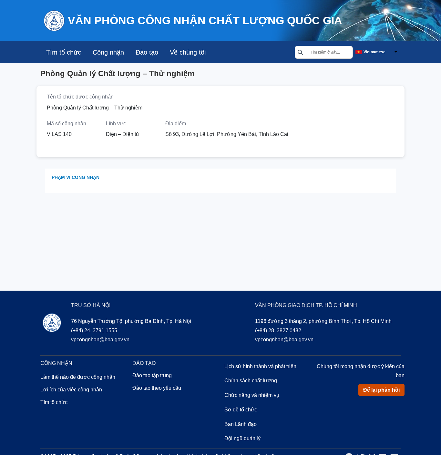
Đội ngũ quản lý (242, 438)
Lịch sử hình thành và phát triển (260, 366)
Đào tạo (147, 52)
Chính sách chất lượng (250, 380)
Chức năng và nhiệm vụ (251, 395)
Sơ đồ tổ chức (240, 409)
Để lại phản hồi (381, 390)
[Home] (54, 20)
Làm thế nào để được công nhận (77, 377)
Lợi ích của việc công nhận (71, 389)
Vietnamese (374, 52)
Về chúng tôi (188, 52)
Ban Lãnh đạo (240, 424)
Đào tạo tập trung (152, 375)
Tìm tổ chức (63, 52)
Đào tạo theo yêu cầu (156, 388)
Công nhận (108, 52)
